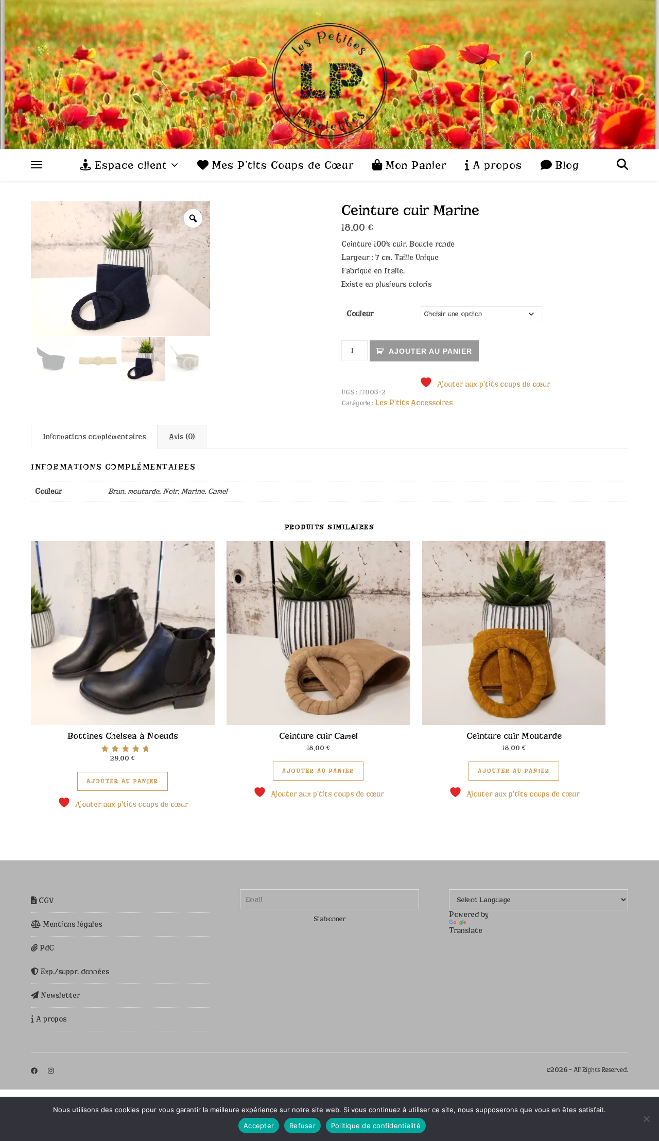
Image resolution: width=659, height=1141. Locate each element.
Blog (565, 165)
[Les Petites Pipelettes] (329, 74)
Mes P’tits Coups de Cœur (281, 165)
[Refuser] (646, 1119)
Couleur (359, 313)
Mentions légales (71, 924)
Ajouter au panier (430, 351)
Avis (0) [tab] (182, 436)
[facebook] (35, 1071)
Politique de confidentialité (376, 1125)
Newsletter (59, 995)
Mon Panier (414, 165)
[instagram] (51, 1071)
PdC (46, 948)
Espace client (129, 165)
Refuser (302, 1125)
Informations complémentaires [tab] (94, 436)
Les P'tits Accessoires (414, 402)
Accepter (259, 1125)
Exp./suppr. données (74, 971)
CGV (45, 900)
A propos (495, 165)
